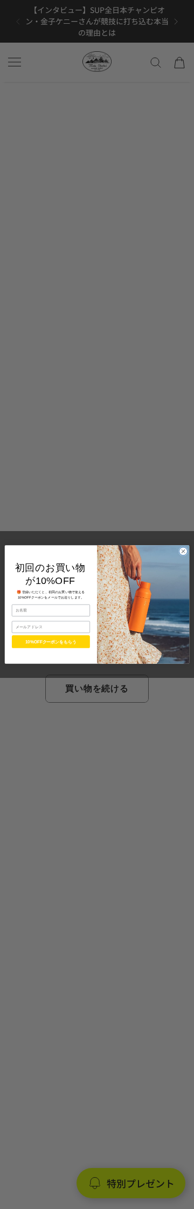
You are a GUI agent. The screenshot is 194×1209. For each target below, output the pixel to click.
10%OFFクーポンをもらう (51, 641)
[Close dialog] (183, 551)
